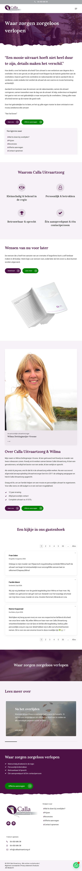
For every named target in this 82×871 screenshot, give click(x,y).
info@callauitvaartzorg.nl (20, 849)
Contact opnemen (15, 151)
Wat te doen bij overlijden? (18, 137)
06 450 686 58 (42, 2)
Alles (74, 546)
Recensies (12, 144)
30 (63, 546)
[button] (76, 9)
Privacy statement (26, 866)
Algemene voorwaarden (12, 866)
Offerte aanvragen (15, 147)
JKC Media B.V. (9, 868)
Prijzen (11, 140)
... (76, 553)
